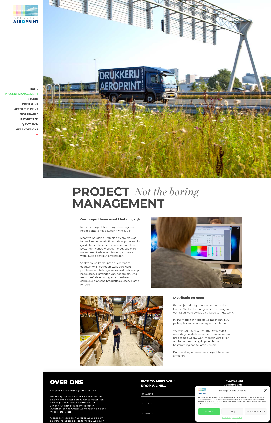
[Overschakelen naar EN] (37, 134)
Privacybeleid (237, 418)
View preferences (255, 411)
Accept (209, 411)
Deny (232, 411)
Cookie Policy (226, 418)
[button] (265, 390)
